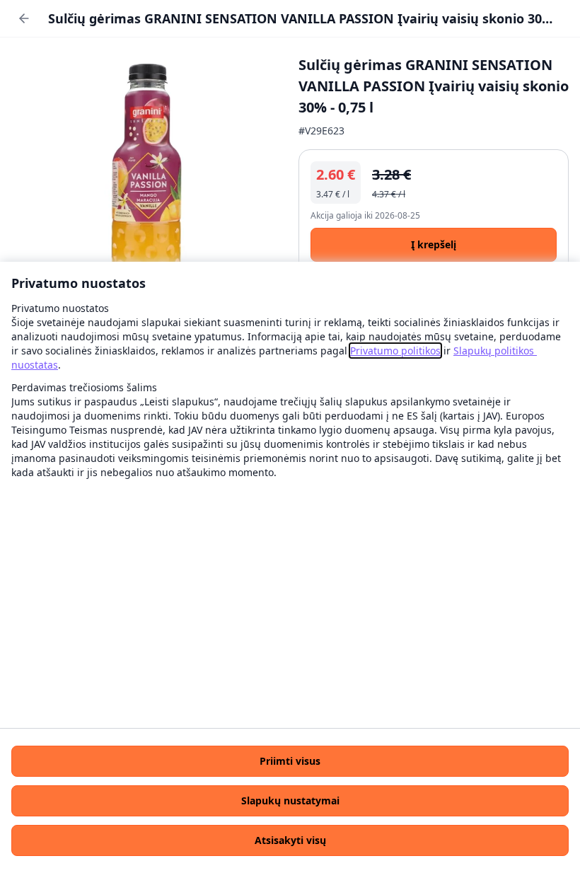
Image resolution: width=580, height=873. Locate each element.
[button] (290, 761)
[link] (395, 350)
